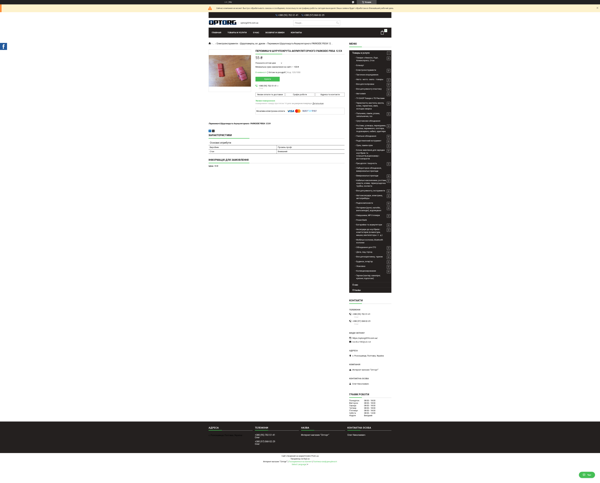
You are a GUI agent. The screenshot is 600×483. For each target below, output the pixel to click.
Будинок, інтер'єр (364, 261)
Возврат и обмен (275, 32)
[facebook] (210, 131)
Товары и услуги (237, 32)
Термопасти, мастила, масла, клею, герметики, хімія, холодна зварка (370, 106)
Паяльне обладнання (366, 136)
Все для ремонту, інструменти (370, 190)
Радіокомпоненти (364, 203)
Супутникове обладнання (368, 121)
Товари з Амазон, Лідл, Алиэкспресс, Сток (367, 59)
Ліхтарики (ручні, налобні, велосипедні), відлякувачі (368, 209)
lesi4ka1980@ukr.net (361, 342)
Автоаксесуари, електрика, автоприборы (369, 196)
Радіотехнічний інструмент (368, 141)
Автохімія (361, 93)
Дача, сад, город (364, 252)
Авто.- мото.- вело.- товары (369, 79)
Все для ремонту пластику (369, 89)
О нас (256, 32)
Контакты (296, 32)
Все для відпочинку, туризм (369, 256)
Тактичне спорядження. (367, 75)
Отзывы (356, 290)
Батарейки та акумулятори (369, 224)
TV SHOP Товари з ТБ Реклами (370, 98)
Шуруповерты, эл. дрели (252, 43)
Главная (216, 32)
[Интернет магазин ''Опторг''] (223, 23)
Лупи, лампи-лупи (364, 145)
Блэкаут (360, 65)
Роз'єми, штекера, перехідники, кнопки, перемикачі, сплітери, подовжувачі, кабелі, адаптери (371, 128)
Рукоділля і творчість (366, 163)
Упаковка (360, 266)
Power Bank (361, 220)
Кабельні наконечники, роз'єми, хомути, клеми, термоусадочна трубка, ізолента (371, 183)
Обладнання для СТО (366, 247)
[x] (213, 131)
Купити (267, 79)
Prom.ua (315, 456)
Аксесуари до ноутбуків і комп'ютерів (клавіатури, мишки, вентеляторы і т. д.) (369, 232)
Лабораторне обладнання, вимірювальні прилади (369, 169)
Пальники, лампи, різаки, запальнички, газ (368, 114)
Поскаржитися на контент (300, 462)
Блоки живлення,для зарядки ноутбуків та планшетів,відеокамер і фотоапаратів (370, 154)
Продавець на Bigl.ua (300, 459)
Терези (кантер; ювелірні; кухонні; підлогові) (368, 277)
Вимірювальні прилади (367, 175)
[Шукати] (337, 23)
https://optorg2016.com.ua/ (365, 338)
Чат (589, 475)
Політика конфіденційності (325, 462)
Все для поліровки (365, 84)
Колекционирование (366, 271)
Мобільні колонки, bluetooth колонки (369, 241)
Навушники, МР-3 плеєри (368, 215)
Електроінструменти (227, 43)
